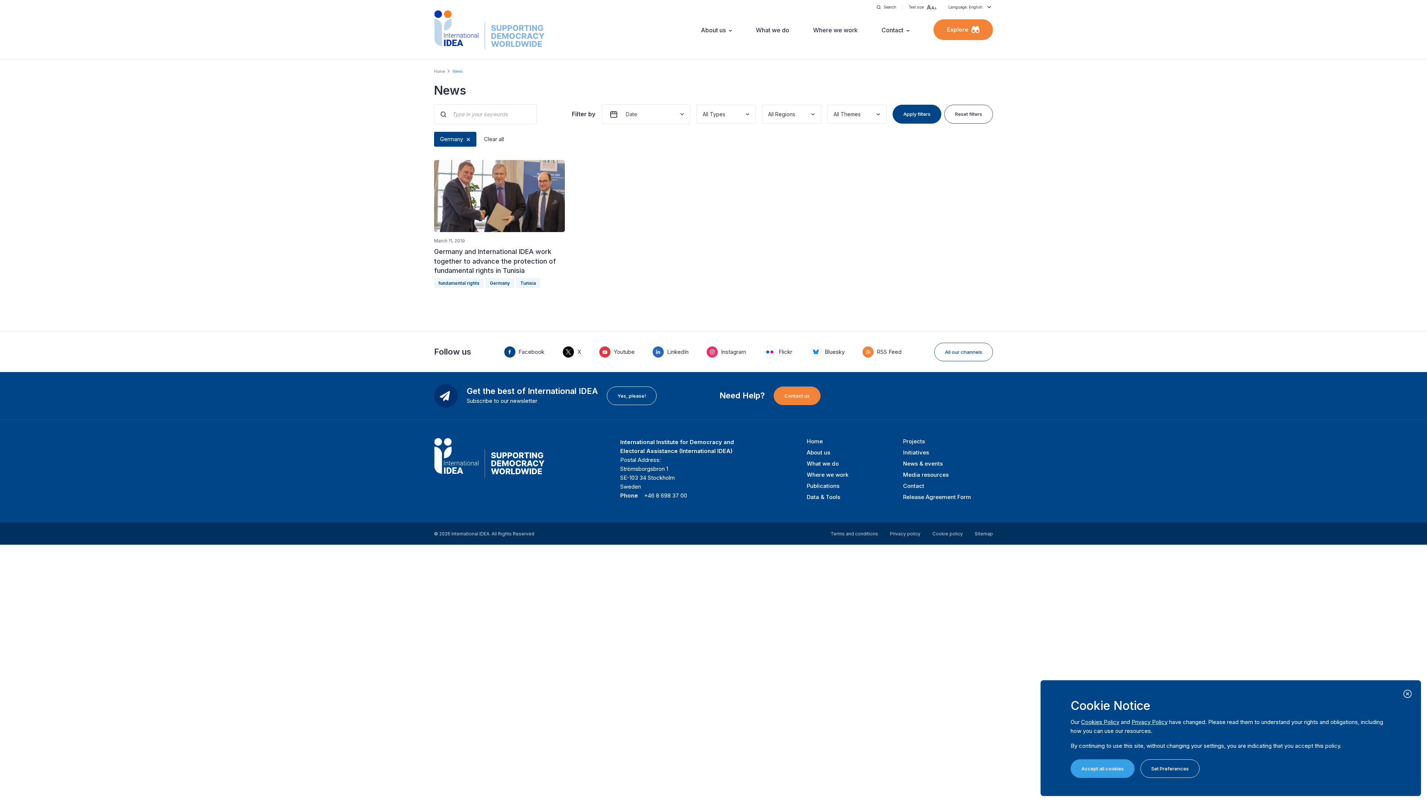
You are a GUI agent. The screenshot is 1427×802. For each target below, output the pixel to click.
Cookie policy (947, 534)
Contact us (797, 396)
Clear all (494, 139)
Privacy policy (905, 534)
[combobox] (703, 114)
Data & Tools (823, 497)
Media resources (926, 474)
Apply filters (917, 114)
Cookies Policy (1100, 722)
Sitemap (984, 534)
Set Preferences (1170, 769)
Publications (823, 485)
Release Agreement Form (937, 497)
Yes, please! (632, 396)
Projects (914, 441)
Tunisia (528, 283)
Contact (892, 30)
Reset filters (968, 114)
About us (713, 30)
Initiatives (916, 452)
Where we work (835, 30)
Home (439, 71)
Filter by (583, 114)
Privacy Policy (1150, 722)
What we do (772, 30)
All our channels (963, 352)
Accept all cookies (1102, 769)
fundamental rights (459, 283)
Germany (451, 139)
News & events (923, 463)
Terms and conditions (854, 534)
